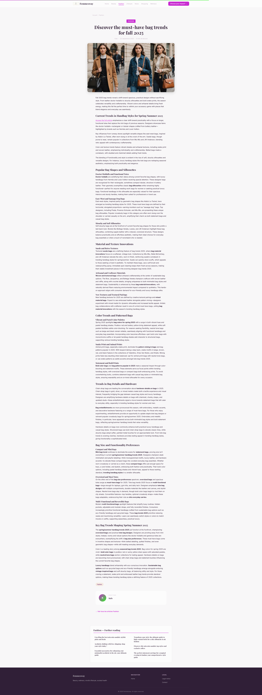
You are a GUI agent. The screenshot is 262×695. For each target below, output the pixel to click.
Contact (164, 682)
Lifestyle (129, 3)
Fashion (121, 3)
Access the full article (104, 120)
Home (107, 3)
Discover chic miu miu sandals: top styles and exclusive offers (150, 647)
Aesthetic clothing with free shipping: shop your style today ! (110, 645)
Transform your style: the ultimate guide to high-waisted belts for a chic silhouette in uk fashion (150, 639)
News (137, 3)
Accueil (95, 15)
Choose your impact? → (178, 3)
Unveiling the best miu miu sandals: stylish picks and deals (110, 638)
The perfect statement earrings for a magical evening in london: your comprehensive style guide (150, 655)
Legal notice (166, 678)
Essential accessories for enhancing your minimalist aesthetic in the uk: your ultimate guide (111, 653)
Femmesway (86, 3)
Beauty (113, 3)
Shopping (144, 3)
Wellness (153, 3)
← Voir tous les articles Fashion (107, 611)
